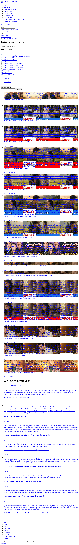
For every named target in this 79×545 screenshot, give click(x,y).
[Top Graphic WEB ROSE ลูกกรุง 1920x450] (12, 67)
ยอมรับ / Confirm (25, 56)
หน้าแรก (8, 5)
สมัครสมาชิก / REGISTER (8, 35)
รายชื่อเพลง (9, 15)
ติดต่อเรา (10, 21)
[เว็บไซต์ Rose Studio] (6, 73)
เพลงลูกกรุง (7, 80)
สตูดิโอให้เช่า (7, 528)
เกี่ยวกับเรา (10, 17)
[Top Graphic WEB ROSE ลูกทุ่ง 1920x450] (12, 69)
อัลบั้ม (5, 84)
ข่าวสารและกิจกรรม (15, 19)
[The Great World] (5, 61)
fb (1, 543)
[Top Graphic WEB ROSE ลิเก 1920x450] (11, 63)
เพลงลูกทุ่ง (6, 78)
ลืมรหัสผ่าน (10, 29)
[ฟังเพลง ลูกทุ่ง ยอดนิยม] (7, 71)
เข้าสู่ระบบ (5, 31)
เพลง (7, 7)
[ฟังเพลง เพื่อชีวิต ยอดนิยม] (8, 75)
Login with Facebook (6, 37)
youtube (4, 543)
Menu (2, 2)
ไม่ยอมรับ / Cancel (16, 56)
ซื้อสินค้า (9, 11)
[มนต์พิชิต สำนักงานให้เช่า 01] (9, 58)
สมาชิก (5, 24)
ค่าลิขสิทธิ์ (8, 13)
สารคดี (11, 9)
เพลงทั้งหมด (6, 87)
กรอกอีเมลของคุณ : (8, 46)
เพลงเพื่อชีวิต (7, 82)
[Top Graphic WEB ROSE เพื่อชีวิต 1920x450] (13, 65)
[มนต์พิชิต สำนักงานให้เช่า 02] (9, 60)
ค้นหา (19, 89)
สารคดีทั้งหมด (11, 385)
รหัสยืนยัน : (6, 49)
